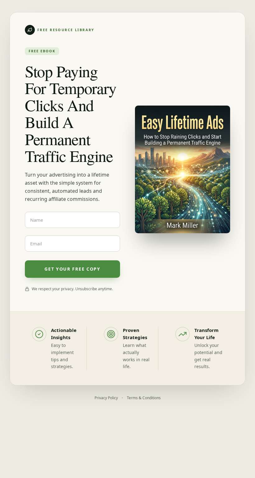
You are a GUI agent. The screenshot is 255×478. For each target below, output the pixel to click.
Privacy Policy (106, 397)
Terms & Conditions (144, 397)
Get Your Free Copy (72, 269)
